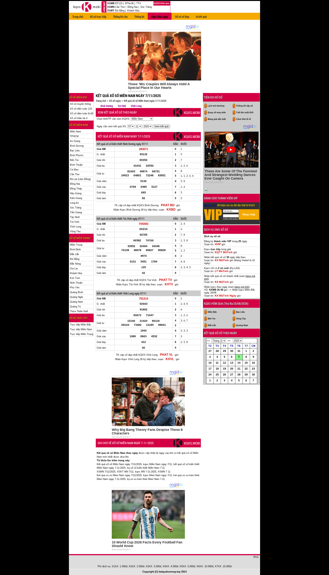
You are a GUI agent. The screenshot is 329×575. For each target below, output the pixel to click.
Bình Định (75, 249)
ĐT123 (118, 3)
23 (253, 368)
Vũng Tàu (75, 231)
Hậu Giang (75, 193)
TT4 (138, 3)
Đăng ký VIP (210, 205)
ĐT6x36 (129, 3)
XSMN (110, 7)
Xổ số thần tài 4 (78, 118)
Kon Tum (75, 278)
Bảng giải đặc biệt (217, 119)
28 (217, 350)
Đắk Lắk (74, 254)
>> (229, 340)
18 (217, 368)
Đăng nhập (249, 214)
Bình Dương (77, 145)
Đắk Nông (75, 263)
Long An (74, 202)
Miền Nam (75, 131)
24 (210, 374)
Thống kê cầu (120, 16)
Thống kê (139, 16)
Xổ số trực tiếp (98, 16)
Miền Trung (76, 244)
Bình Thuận (76, 164)
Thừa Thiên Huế (79, 311)
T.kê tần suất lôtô (244, 112)
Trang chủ (77, 16)
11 (217, 362)
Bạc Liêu (75, 150)
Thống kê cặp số (244, 106)
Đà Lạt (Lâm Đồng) (80, 179)
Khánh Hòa (133, 10)
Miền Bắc (212, 312)
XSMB (110, 3)
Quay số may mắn (217, 112)
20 (231, 368)
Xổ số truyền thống (80, 104)
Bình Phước (77, 155)
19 (224, 368)
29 (224, 350)
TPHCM (74, 136)
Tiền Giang (76, 212)
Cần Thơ (120, 7)
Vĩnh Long (75, 226)
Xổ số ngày (115, 101)
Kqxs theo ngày (159, 16)
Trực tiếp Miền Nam (81, 329)
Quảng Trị (75, 306)
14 (238, 362)
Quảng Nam (76, 301)
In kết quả (201, 16)
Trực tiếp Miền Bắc (80, 324)
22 (246, 368)
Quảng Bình (76, 292)
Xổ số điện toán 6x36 (81, 113)
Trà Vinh (74, 221)
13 (231, 362)
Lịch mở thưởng (216, 106)
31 (238, 350)
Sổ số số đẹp (182, 16)
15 (246, 362)
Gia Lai (74, 268)
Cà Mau (74, 169)
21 (238, 368)
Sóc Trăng (146, 7)
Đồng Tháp (76, 188)
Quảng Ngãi (76, 297)
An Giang (75, 141)
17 (210, 368)
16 (253, 362)
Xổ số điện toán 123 (81, 108)
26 (224, 374)
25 (217, 374)
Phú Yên (74, 287)
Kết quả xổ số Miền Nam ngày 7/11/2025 (145, 101)
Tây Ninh (75, 217)
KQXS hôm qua (162, 3)
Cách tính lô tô (243, 119)
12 (224, 362)
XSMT (110, 10)
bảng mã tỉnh (242, 287)
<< (208, 340)
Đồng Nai (133, 7)
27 (210, 350)
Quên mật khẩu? (230, 218)
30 (231, 350)
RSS (256, 557)
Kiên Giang (76, 198)
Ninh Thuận (76, 282)
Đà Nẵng (120, 10)
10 (210, 362)
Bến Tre (74, 160)
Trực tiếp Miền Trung (81, 334)
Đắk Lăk (212, 325)
